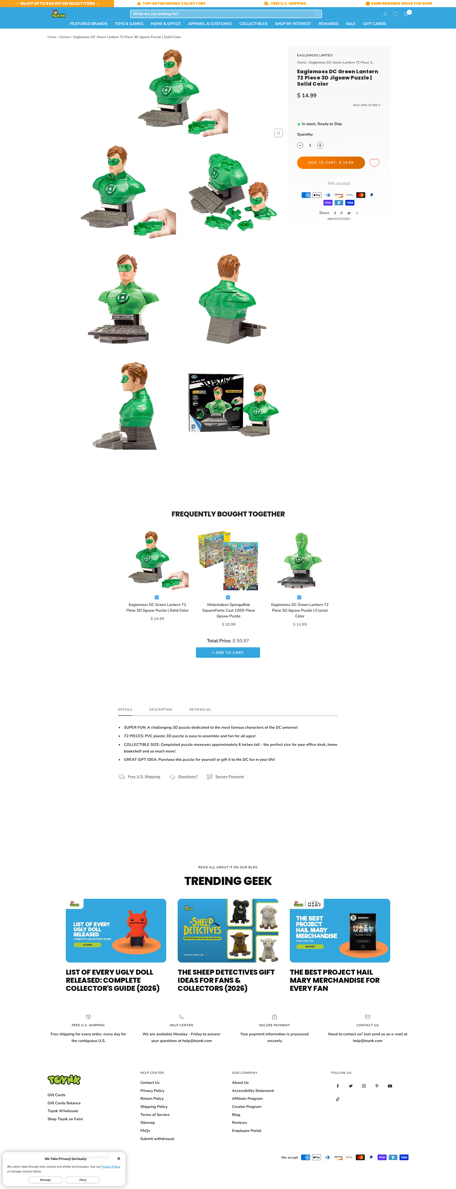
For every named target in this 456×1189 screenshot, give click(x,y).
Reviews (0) (200, 710)
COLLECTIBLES (253, 23)
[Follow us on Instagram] (363, 1086)
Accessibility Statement (253, 1090)
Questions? (188, 776)
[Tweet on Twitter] (349, 213)
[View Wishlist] (395, 14)
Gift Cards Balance (64, 1103)
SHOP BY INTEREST (293, 23)
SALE (351, 23)
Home (52, 37)
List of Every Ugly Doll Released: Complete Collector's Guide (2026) (113, 980)
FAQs (145, 1130)
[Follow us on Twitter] (350, 1086)
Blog (236, 1114)
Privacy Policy (152, 1090)
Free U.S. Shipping (144, 776)
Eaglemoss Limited (315, 55)
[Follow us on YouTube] (390, 1086)
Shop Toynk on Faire (65, 1119)
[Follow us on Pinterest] (377, 1086)
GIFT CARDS (374, 23)
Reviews (239, 1122)
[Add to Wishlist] (375, 163)
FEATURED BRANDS (88, 23)
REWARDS (328, 23)
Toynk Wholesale (63, 1111)
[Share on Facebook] (335, 213)
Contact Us (150, 1082)
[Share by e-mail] (356, 213)
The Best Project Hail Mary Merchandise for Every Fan (335, 980)
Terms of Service (155, 1114)
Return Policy (152, 1098)
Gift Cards (57, 1095)
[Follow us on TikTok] (337, 1099)
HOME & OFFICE (166, 23)
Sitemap (147, 1122)
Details (125, 710)
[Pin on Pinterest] (341, 213)
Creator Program (246, 1106)
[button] (406, 14)
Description (160, 710)
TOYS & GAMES (129, 23)
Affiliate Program (247, 1098)
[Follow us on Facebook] (337, 1086)
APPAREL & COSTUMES (210, 23)
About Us (240, 1082)
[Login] (385, 14)
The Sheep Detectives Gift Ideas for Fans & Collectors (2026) (226, 980)
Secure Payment (229, 776)
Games (65, 37)
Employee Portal (246, 1130)
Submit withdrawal (157, 1138)
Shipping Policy (153, 1106)
